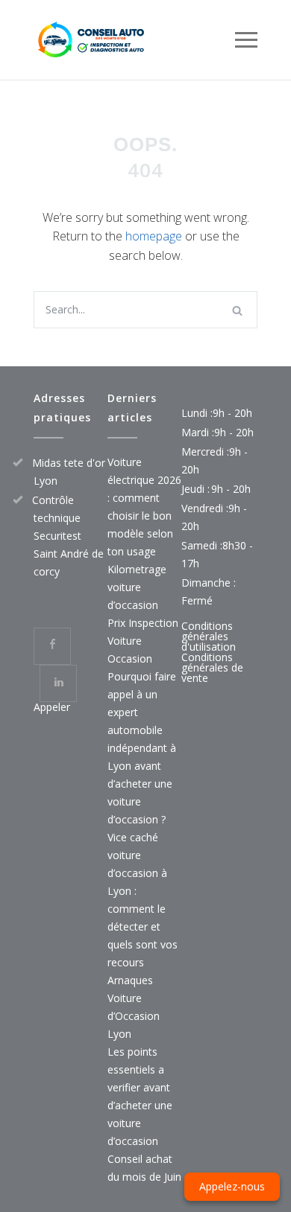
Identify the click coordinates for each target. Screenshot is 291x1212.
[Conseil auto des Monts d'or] (134, 39)
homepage (153, 236)
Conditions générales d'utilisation (208, 636)
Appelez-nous (232, 1186)
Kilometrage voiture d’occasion (136, 587)
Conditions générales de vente (212, 667)
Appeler (52, 707)
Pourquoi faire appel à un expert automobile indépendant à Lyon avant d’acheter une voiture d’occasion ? (141, 747)
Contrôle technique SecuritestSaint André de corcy (68, 535)
